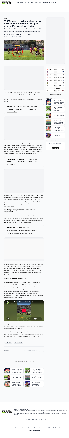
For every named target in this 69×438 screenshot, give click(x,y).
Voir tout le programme (55, 94)
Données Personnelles (40, 428)
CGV (49, 428)
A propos (17, 428)
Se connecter (55, 148)
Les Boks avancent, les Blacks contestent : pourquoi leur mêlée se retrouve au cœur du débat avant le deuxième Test (37, 371)
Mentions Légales (26, 428)
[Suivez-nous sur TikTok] (41, 419)
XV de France (20, 2)
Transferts (53, 2)
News (5, 18)
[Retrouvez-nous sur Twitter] (25, 419)
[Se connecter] (65, 2)
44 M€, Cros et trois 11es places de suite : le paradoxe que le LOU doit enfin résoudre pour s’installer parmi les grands (17, 371)
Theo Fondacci (8, 36)
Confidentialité (57, 428)
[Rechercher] (62, 2)
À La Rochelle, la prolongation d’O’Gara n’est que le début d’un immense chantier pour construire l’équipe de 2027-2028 (37, 384)
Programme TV (38, 2)
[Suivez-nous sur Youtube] (37, 419)
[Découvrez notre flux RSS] (45, 419)
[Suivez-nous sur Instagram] (33, 419)
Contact (10, 428)
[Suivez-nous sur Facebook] (29, 419)
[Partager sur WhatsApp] (34, 350)
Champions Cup (46, 2)
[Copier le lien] (42, 350)
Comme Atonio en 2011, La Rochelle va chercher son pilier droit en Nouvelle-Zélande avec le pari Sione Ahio (17, 377)
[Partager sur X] (26, 350)
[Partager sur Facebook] (30, 350)
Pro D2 (31, 2)
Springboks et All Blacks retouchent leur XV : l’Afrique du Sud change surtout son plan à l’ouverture (37, 377)
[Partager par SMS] (38, 350)
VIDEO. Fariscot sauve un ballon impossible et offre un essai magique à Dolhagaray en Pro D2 (17, 384)
